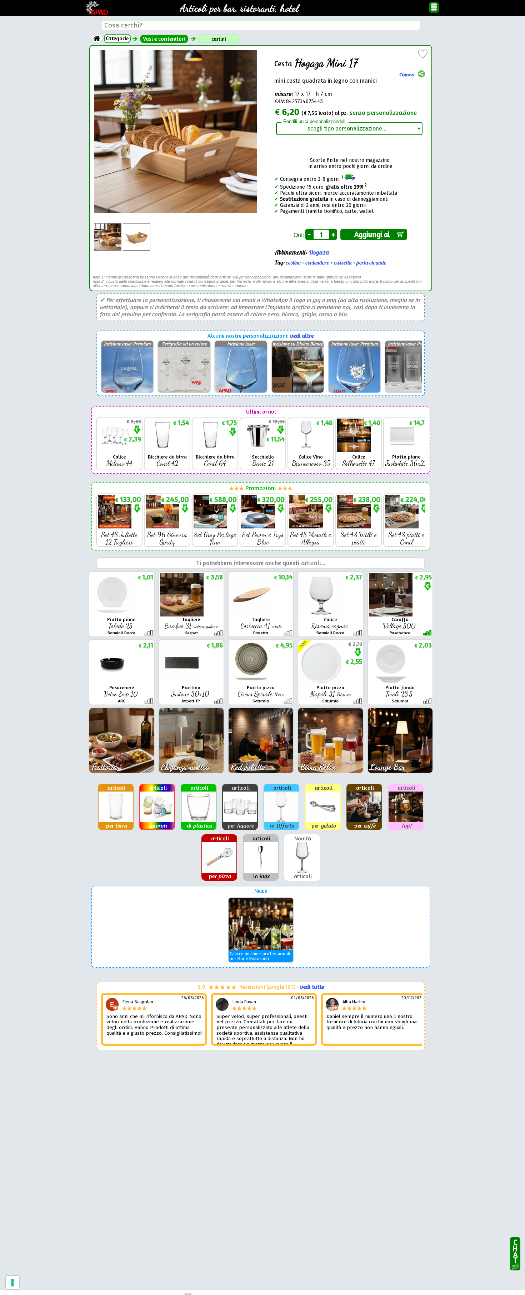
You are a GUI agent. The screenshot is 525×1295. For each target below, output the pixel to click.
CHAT (515, 1250)
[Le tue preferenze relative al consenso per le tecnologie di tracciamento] (12, 1282)
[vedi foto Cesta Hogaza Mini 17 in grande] (175, 53)
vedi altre (302, 335)
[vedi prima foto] (107, 226)
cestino (293, 263)
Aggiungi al (374, 234)
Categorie (117, 38)
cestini (218, 39)
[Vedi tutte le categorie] (96, 38)
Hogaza (319, 252)
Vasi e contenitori (164, 38)
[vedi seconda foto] (136, 226)
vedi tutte (312, 986)
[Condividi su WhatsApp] (421, 74)
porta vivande (371, 263)
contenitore (317, 263)
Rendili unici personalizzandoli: (315, 121)
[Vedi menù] (434, 7)
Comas (406, 74)
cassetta (343, 263)
